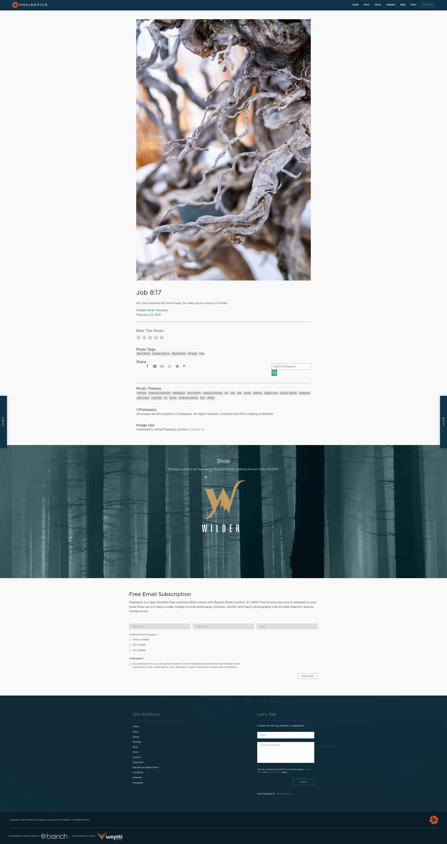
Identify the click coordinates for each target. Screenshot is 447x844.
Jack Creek (143, 398)
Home (355, 5)
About (378, 5)
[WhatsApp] (169, 366)
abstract (257, 393)
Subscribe (428, 5)
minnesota (304, 393)
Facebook (138, 772)
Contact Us (196, 429)
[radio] (138, 338)
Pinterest (137, 777)
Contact (137, 757)
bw (226, 393)
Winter (210, 398)
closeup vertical (160, 354)
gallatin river (179, 354)
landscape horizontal (159, 393)
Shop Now (223, 552)
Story (366, 5)
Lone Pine (156, 398)
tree (201, 354)
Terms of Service (274, 772)
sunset (247, 393)
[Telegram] (176, 366)
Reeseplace (179, 393)
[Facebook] (147, 366)
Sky (233, 393)
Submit (303, 782)
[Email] (154, 366)
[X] (139, 366)
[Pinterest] (184, 366)
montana (192, 354)
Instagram (138, 783)
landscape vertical (188, 398)
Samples (390, 5)
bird (202, 398)
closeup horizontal (212, 393)
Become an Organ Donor (146, 767)
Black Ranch (143, 354)
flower (173, 398)
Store (413, 5)
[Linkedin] (162, 366)
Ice (165, 398)
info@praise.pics (284, 794)
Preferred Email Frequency (143, 635)
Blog (402, 5)
